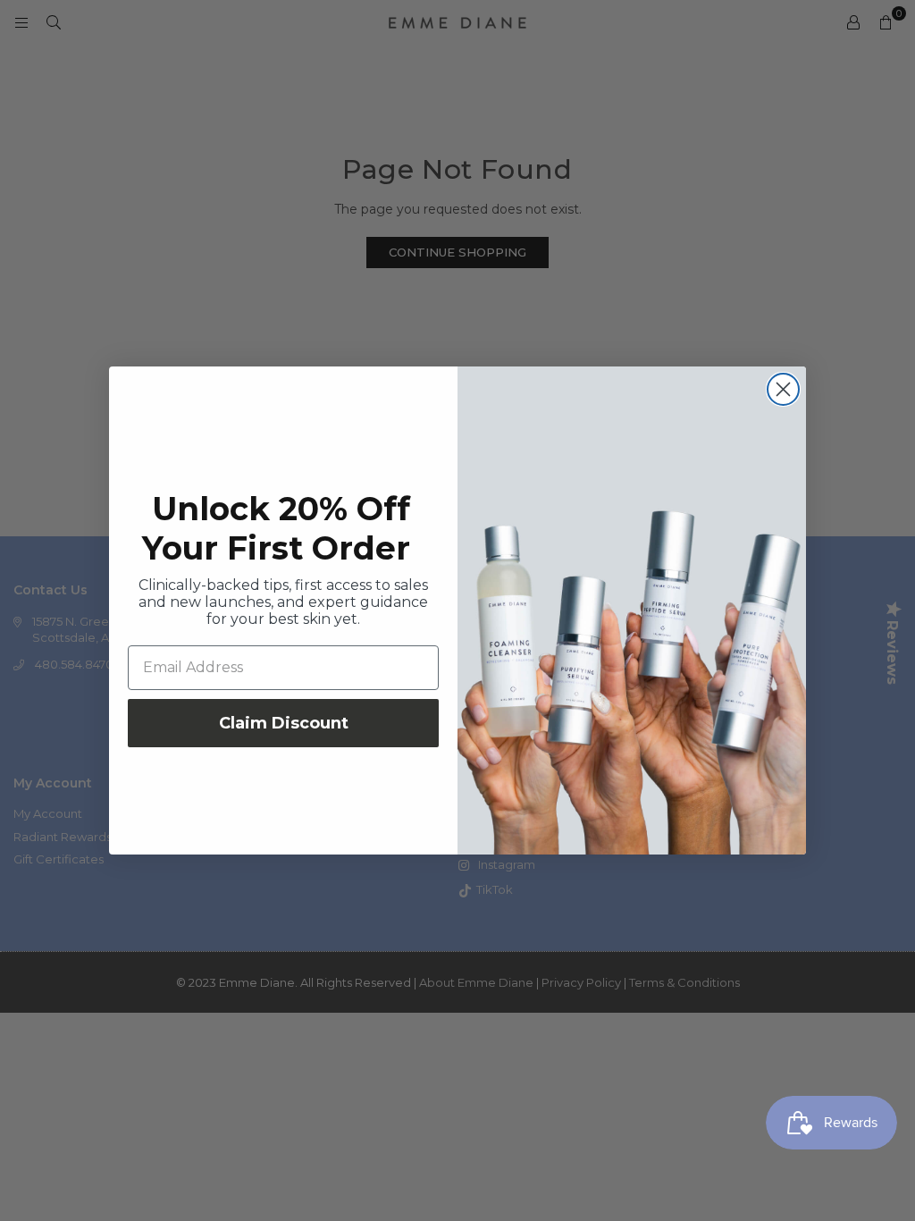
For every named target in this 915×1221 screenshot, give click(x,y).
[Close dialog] (783, 389)
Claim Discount (283, 723)
